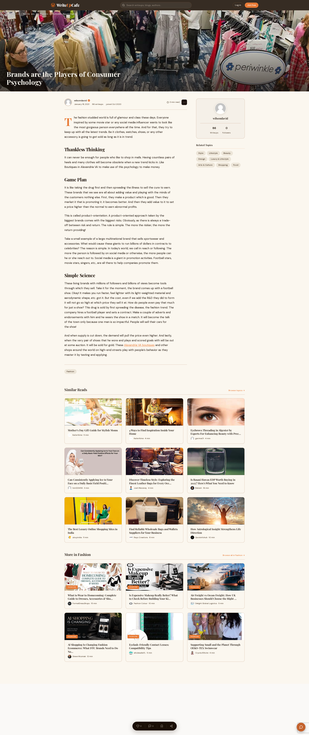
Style (201, 153)
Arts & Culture (205, 165)
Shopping (223, 165)
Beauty (227, 153)
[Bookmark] (162, 726)
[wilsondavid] (68, 102)
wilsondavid (80, 100)
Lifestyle (213, 153)
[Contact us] (301, 727)
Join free (251, 5)
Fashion (16, 14)
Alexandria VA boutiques (139, 345)
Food (235, 165)
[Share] (171, 726)
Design (201, 159)
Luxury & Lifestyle (220, 159)
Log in (238, 5)
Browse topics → (237, 390)
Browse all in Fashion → (234, 555)
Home (7, 14)
